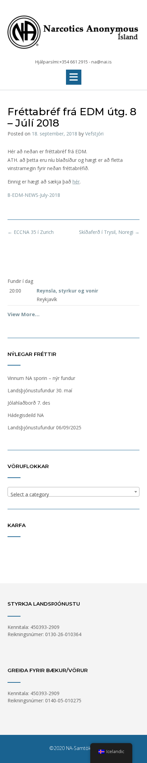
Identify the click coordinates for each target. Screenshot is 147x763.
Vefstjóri (94, 133)
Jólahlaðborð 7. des (29, 403)
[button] (73, 77)
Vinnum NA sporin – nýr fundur (41, 378)
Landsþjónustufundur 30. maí (40, 390)
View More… (24, 314)
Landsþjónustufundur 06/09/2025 (44, 427)
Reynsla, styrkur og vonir (67, 290)
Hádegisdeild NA (26, 415)
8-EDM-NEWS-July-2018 (34, 195)
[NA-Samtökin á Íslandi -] (73, 30)
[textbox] (73, 494)
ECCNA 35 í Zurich (31, 232)
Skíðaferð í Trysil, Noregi (109, 232)
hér (76, 181)
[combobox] (73, 492)
